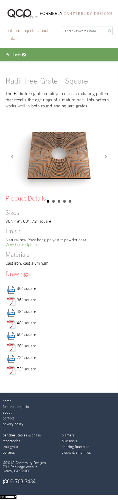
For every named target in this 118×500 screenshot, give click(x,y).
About (43, 30)
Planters (68, 435)
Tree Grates (11, 447)
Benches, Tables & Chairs (22, 435)
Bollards (9, 452)
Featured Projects (20, 30)
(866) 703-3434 (19, 481)
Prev (12, 156)
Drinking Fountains (75, 447)
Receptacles (11, 441)
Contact (12, 38)
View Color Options (21, 244)
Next (105, 156)
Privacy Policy (13, 424)
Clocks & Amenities (76, 452)
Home (7, 401)
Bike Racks (69, 441)
